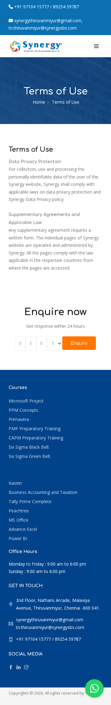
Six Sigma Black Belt (29, 447)
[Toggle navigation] (96, 46)
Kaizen (15, 483)
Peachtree (19, 511)
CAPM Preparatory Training (36, 438)
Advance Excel (23, 529)
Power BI (18, 538)
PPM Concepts (23, 410)
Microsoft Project (26, 401)
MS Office (18, 520)
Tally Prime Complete (30, 501)
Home (39, 102)
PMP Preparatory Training (34, 428)
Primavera (19, 419)
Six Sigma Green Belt (29, 456)
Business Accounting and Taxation (43, 492)
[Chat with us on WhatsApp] (94, 688)
